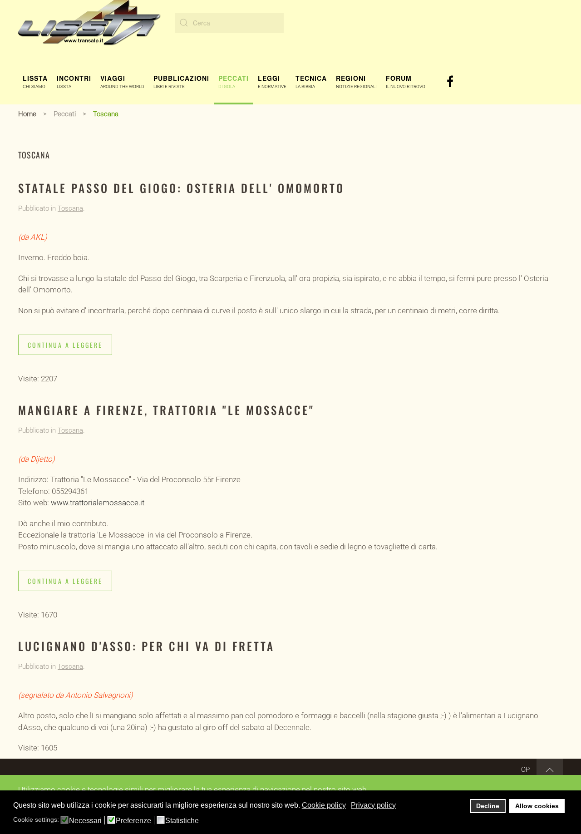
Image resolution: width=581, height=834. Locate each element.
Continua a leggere (65, 345)
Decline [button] (487, 805)
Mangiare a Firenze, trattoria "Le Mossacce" (166, 409)
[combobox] (229, 23)
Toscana (70, 208)
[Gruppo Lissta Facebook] (450, 80)
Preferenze (133, 820)
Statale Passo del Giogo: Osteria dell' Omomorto (181, 187)
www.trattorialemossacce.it (97, 502)
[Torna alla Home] (89, 22)
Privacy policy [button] (373, 805)
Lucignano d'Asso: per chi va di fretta (146, 645)
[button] (35, 81)
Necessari (85, 820)
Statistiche (182, 820)
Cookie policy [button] (324, 805)
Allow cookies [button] (537, 805)
